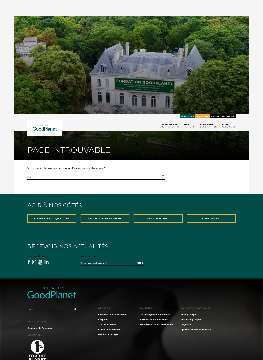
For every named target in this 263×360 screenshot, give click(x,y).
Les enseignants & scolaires (154, 314)
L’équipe (103, 319)
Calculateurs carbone (222, 116)
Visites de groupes (191, 319)
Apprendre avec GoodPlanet (196, 329)
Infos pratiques (189, 314)
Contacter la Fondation (40, 328)
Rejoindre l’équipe (108, 334)
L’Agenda (186, 324)
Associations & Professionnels (156, 324)
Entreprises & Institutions (153, 319)
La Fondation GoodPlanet (112, 314)
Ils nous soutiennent (109, 329)
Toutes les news (107, 324)
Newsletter (202, 116)
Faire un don (187, 116)
